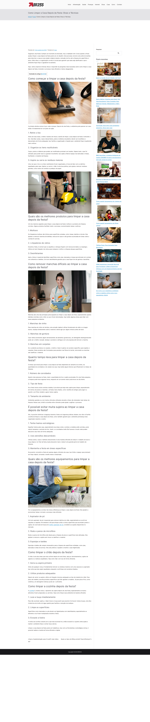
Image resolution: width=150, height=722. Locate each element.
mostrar (43, 74)
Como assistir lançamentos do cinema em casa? (108, 202)
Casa (108, 4)
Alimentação (76, 4)
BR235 (80, 652)
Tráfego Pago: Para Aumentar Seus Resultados (106, 246)
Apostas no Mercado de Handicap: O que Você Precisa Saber (108, 180)
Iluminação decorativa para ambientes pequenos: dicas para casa (107, 127)
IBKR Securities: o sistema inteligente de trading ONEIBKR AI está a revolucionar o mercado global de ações (108, 158)
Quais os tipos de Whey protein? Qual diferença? (75, 639)
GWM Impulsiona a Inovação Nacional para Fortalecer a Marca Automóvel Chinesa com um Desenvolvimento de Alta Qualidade (109, 268)
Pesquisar (99, 49)
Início (69, 4)
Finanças (90, 4)
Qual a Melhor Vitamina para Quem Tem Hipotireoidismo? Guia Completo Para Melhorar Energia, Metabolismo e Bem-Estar (108, 102)
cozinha (31, 590)
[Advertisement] (75, 32)
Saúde (84, 4)
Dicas (103, 4)
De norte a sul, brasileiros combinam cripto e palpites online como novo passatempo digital (107, 293)
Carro (113, 4)
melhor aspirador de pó (56, 525)
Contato (119, 4)
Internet (97, 4)
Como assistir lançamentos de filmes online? (107, 224)
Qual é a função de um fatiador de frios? (108, 78)
